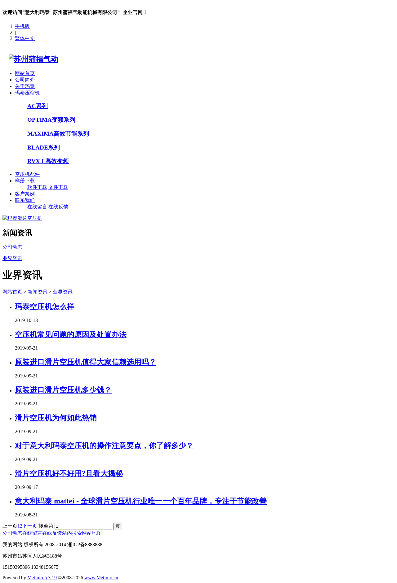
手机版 (22, 26)
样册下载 (25, 180)
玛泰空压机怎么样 (44, 306)
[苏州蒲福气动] (30, 59)
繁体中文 (25, 38)
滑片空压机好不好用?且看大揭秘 (69, 473)
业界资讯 (63, 291)
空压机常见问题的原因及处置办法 (71, 334)
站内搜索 (72, 533)
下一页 (29, 526)
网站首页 (25, 73)
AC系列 (37, 106)
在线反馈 (58, 206)
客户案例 (25, 193)
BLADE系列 (43, 147)
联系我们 (25, 200)
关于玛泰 (25, 86)
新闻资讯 (37, 291)
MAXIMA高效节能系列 (58, 133)
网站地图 (92, 533)
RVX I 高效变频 (48, 161)
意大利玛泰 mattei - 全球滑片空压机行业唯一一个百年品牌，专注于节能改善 (141, 501)
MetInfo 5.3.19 (42, 577)
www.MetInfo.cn (101, 577)
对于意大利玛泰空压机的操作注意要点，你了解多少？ (104, 446)
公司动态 (12, 533)
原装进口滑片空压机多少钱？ (63, 390)
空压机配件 (27, 174)
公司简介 (25, 79)
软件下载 (37, 187)
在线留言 (37, 206)
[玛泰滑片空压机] (22, 218)
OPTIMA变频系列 (51, 119)
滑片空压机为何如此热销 (56, 418)
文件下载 (58, 187)
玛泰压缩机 (27, 92)
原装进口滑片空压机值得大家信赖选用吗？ (85, 362)
